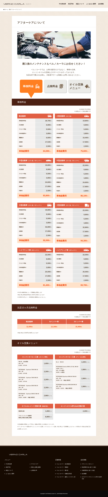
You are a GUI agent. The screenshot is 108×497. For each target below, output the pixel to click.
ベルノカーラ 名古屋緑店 (63, 464)
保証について (80, 4)
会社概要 (84, 473)
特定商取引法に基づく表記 (89, 467)
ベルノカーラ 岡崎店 (62, 467)
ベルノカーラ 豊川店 (62, 470)
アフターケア (34, 464)
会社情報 (101, 4)
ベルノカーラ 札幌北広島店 (64, 473)
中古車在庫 (62, 4)
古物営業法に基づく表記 (88, 470)
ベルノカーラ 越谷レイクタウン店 (65, 477)
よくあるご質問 (91, 4)
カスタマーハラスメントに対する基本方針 (92, 477)
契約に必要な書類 (36, 467)
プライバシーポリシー (88, 464)
